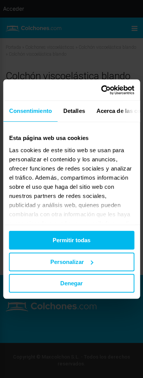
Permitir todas (71, 240)
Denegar (71, 283)
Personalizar (67, 262)
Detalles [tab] (74, 111)
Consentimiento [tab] (30, 111)
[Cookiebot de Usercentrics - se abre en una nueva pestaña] (101, 90)
